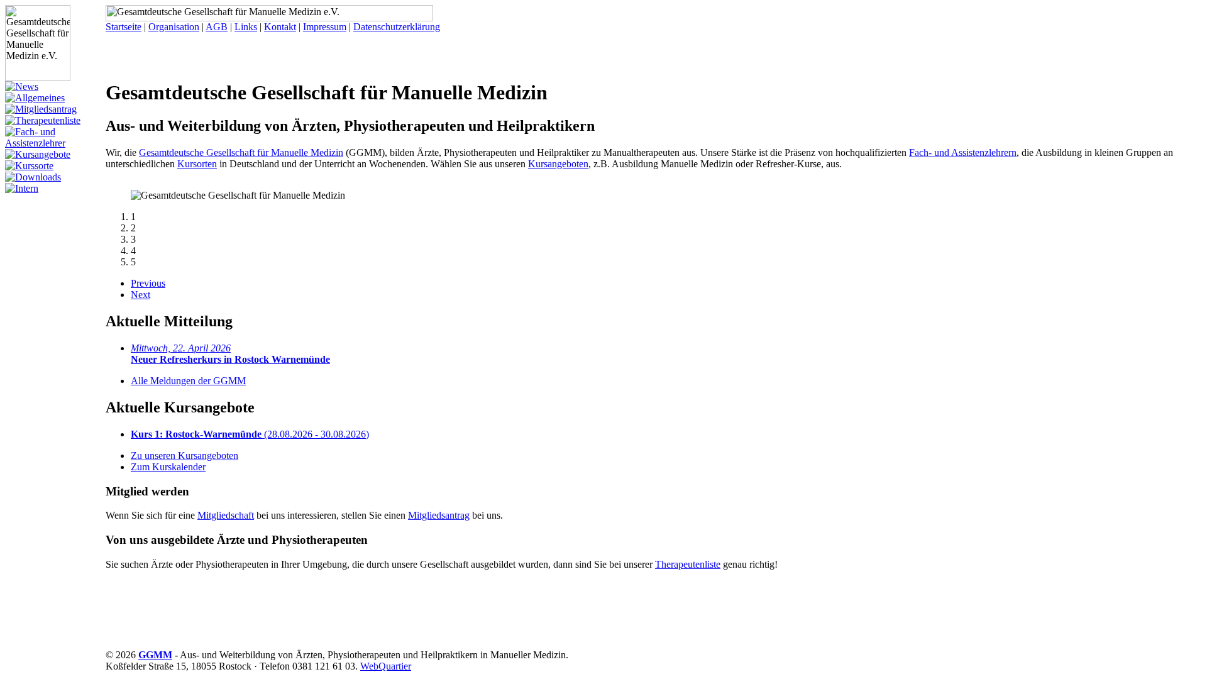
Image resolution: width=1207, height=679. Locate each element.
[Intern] (21, 188)
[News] (21, 86)
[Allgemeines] (35, 97)
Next (140, 294)
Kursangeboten (558, 163)
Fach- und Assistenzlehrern (963, 152)
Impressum (324, 26)
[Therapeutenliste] (42, 120)
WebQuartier (385, 666)
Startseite (123, 26)
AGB (217, 26)
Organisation (173, 26)
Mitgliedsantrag (439, 515)
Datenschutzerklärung (396, 26)
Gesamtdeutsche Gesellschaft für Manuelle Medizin (241, 152)
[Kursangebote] (37, 154)
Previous (148, 283)
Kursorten (197, 163)
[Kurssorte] (29, 165)
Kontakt (280, 26)
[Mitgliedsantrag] (41, 109)
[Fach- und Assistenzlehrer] (55, 143)
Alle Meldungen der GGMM (188, 380)
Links (245, 26)
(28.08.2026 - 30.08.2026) (250, 434)
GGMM (155, 654)
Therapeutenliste (687, 564)
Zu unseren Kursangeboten (184, 455)
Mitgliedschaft (225, 515)
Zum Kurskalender (168, 466)
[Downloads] (33, 177)
